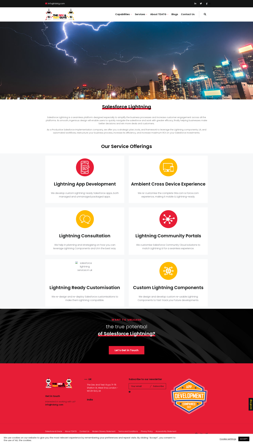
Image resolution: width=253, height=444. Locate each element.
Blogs (174, 14)
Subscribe (158, 386)
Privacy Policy (147, 431)
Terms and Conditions (128, 431)
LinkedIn (195, 3)
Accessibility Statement (166, 431)
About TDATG (158, 14)
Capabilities (122, 14)
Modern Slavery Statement (103, 431)
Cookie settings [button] (228, 439)
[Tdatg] (60, 14)
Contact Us (188, 14)
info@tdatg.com (56, 4)
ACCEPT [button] (244, 439)
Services (140, 14)
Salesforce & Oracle (53, 431)
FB (209, 3)
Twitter (201, 3)
